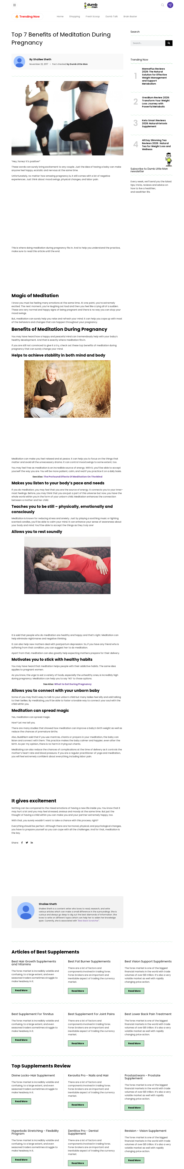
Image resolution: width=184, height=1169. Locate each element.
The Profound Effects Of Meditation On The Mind (73, 476)
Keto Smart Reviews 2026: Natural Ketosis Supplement (154, 123)
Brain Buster (130, 16)
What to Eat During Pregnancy (73, 684)
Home (60, 16)
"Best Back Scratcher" (88, 920)
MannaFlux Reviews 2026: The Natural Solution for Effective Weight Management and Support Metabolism (154, 76)
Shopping (74, 16)
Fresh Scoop (93, 16)
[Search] (168, 43)
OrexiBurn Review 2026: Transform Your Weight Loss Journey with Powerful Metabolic (156, 102)
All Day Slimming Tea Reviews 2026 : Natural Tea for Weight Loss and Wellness (156, 145)
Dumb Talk (112, 16)
